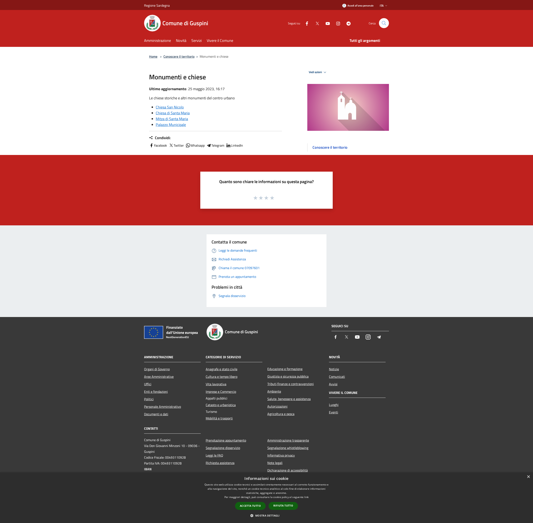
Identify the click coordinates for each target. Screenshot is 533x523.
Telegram (217, 145)
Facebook (160, 145)
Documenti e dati (156, 414)
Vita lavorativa (216, 384)
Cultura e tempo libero (221, 376)
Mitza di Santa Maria (172, 119)
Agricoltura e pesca (280, 413)
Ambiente (274, 391)
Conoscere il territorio (178, 56)
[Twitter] (315, 23)
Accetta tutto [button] (250, 506)
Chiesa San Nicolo (170, 107)
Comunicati (337, 376)
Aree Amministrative (159, 376)
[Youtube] (326, 23)
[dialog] (266, 497)
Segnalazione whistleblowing (287, 447)
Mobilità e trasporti (219, 418)
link (306, 497)
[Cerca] (384, 23)
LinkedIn (237, 145)
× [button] (528, 476)
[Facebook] (305, 23)
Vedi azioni (316, 72)
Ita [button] (382, 5)
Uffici (147, 384)
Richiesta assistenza (220, 462)
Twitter (179, 145)
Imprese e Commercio (221, 391)
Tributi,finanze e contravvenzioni (290, 383)
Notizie (334, 369)
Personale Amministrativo (162, 406)
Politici (149, 399)
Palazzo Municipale (171, 124)
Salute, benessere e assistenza (289, 398)
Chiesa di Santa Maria (173, 113)
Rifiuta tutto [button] (283, 505)
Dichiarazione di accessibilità (287, 470)
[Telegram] (347, 23)
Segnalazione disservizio (223, 447)
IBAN (148, 469)
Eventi (333, 412)
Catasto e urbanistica (221, 404)
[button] (266, 515)
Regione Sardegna (157, 5)
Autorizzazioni (277, 406)
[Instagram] (336, 23)
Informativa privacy (281, 455)
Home (153, 56)
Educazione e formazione (285, 368)
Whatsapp (198, 145)
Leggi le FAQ (214, 455)
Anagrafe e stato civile (221, 369)
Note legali (275, 462)
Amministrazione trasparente (288, 440)
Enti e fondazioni (156, 391)
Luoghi (334, 404)
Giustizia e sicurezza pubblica (288, 376)
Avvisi (333, 384)
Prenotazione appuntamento (226, 440)
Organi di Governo (157, 369)
